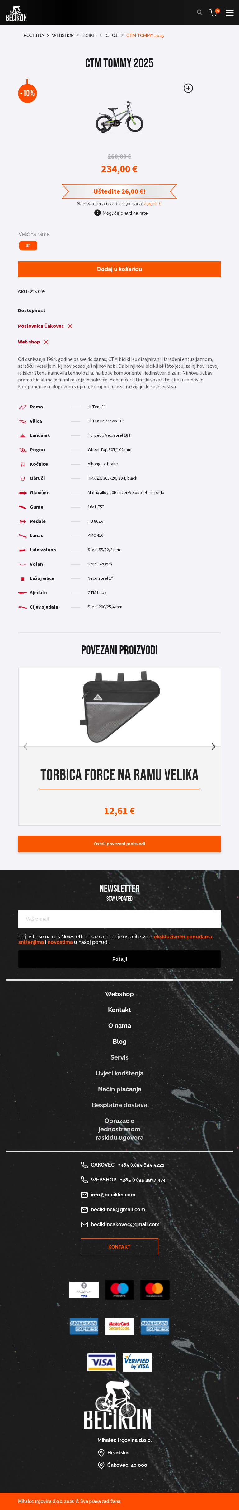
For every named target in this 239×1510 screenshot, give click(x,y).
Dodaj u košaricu (119, 269)
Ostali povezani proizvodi (119, 843)
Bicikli (89, 35)
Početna (34, 35)
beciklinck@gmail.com (118, 1210)
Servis (119, 1057)
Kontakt (119, 1010)
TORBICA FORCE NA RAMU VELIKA (119, 775)
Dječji (111, 35)
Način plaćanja (119, 1089)
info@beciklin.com (113, 1195)
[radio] (28, 245)
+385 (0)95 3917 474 (142, 1180)
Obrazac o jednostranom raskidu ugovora (119, 1129)
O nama (119, 1025)
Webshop (63, 35)
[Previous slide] (25, 746)
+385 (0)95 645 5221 (140, 1165)
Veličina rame (34, 234)
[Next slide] (213, 746)
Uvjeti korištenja (119, 1073)
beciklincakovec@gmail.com (125, 1224)
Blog (120, 1041)
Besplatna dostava (119, 1105)
